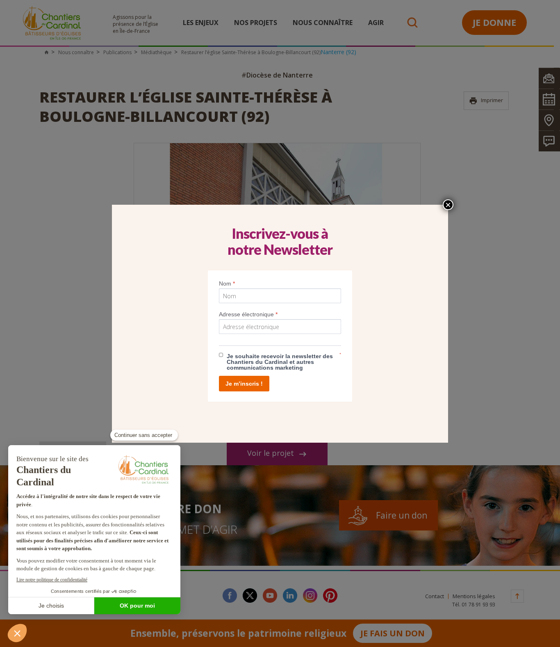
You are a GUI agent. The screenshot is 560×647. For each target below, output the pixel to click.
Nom (227, 283)
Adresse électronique (248, 314)
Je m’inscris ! (244, 383)
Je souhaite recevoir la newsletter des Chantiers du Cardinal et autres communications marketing (280, 361)
